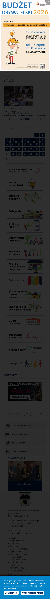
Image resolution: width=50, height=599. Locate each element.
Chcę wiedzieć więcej (32, 593)
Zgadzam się (11, 593)
